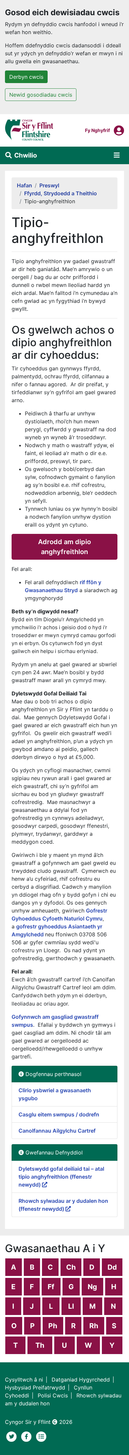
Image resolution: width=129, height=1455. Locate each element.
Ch (71, 1267)
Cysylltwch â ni (24, 1379)
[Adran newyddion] (41, 1435)
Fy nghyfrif (97, 130)
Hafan (24, 185)
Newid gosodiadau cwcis (40, 94)
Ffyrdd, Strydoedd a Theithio (60, 193)
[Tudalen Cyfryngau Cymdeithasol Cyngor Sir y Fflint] (27, 1435)
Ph (52, 1326)
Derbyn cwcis (26, 76)
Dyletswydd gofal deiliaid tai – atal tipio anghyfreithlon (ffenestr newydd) (61, 1176)
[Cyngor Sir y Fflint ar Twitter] (12, 1435)
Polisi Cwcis (53, 1395)
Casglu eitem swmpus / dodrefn (59, 1114)
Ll (71, 1306)
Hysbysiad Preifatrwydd (35, 1387)
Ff (51, 1287)
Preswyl (49, 185)
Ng (92, 1287)
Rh (93, 1326)
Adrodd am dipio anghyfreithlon (64, 547)
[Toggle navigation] (117, 155)
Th (39, 1345)
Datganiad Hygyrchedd (81, 1379)
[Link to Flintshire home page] (29, 129)
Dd (112, 1267)
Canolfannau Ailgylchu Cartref (57, 1130)
